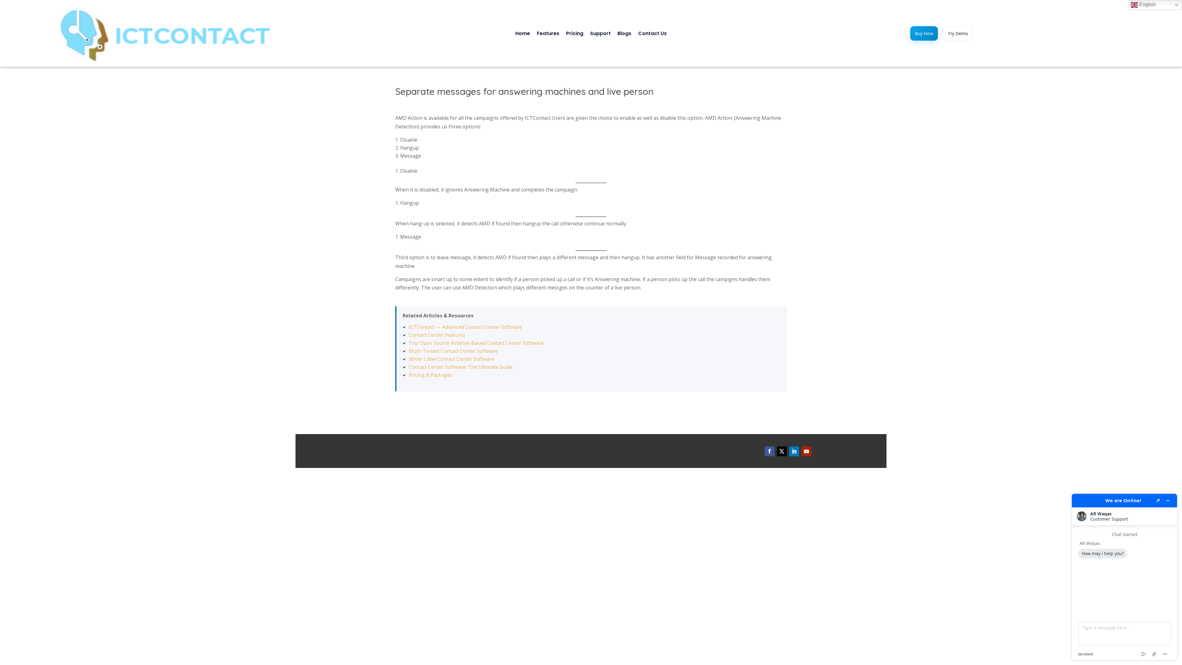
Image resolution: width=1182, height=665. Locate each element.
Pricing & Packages (430, 375)
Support (600, 34)
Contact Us (652, 34)
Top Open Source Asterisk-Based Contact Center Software (476, 343)
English (1147, 4)
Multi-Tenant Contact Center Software (453, 351)
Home (522, 34)
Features (548, 34)
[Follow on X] (782, 451)
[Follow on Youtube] (806, 451)
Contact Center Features (437, 335)
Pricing (574, 34)
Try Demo (958, 33)
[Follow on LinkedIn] (794, 451)
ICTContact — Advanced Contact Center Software (465, 327)
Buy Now (924, 33)
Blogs (624, 34)
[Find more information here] (1124, 577)
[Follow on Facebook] (769, 451)
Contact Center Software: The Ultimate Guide (461, 367)
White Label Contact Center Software (451, 359)
